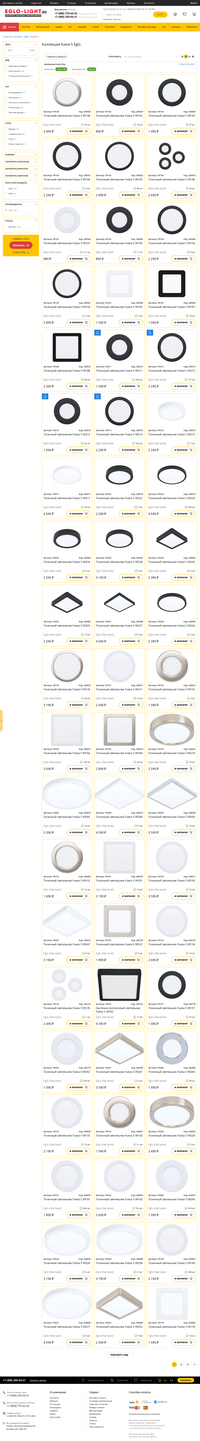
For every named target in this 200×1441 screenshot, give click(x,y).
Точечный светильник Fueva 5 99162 (119, 307)
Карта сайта (55, 1417)
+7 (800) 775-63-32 (76, 13)
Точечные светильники (21, 76)
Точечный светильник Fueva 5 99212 (171, 370)
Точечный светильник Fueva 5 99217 (66, 498)
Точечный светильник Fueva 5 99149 (171, 1263)
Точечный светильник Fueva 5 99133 (66, 1135)
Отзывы (71, 2)
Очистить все (187, 64)
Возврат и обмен (97, 1407)
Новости (93, 1420)
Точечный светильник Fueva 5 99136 (119, 1135)
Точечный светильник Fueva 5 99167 (119, 944)
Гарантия (36, 2)
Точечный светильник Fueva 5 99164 (66, 753)
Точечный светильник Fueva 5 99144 (66, 179)
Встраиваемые (17, 92)
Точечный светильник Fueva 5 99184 (119, 753)
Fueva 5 (60, 69)
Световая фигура (17, 112)
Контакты (149, 2)
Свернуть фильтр (56, 56)
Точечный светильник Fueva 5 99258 (119, 1263)
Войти (193, 3)
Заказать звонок (38, 1380)
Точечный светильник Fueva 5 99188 (66, 370)
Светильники (16, 71)
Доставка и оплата (13, 2)
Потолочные (16, 107)
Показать (19, 245)
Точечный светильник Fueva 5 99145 (119, 179)
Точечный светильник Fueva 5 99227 (66, 1326)
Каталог (12, 27)
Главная (7, 36)
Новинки (54, 1410)
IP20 (13, 188)
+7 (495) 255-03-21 (76, 16)
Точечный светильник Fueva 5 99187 (171, 307)
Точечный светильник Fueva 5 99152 (171, 689)
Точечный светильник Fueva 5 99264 (171, 625)
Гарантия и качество (98, 1404)
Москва (72, 9)
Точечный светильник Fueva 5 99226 (66, 1263)
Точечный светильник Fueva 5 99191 (66, 1199)
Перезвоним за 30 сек (114, 9)
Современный (17, 134)
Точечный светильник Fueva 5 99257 (119, 625)
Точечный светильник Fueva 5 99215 (171, 434)
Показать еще (119, 1354)
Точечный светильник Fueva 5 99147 (66, 243)
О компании (58, 1392)
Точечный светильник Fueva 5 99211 (119, 370)
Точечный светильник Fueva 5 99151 (119, 689)
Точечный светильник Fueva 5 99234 (119, 562)
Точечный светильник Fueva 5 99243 (171, 562)
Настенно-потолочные (20, 102)
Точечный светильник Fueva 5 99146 (171, 179)
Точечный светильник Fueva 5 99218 (171, 753)
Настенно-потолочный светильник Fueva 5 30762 (118, 1009)
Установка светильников (100, 1401)
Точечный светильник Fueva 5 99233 (66, 562)
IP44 (12, 193)
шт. (165, 1380)
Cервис (94, 1392)
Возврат (54, 2)
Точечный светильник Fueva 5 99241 (119, 1071)
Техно (12, 139)
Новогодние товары (19, 66)
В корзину (76, 131)
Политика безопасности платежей (144, 1414)
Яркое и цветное (17, 144)
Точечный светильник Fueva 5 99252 (119, 1326)
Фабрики (54, 1401)
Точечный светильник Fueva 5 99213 (66, 434)
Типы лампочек (96, 1426)
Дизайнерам (111, 2)
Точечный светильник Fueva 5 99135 (66, 1008)
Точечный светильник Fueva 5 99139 (66, 689)
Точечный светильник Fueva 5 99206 (171, 1199)
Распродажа (55, 1407)
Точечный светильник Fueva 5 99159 (66, 307)
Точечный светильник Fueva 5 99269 (171, 817)
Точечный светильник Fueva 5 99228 (171, 1135)
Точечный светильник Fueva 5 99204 (171, 1071)
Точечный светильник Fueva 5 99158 (171, 243)
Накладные (15, 97)
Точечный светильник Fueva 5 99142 (119, 115)
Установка (90, 2)
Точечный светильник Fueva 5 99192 (119, 1199)
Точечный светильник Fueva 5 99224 (171, 498)
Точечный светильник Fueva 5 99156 (119, 243)
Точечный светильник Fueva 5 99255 (66, 625)
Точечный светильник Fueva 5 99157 (171, 1008)
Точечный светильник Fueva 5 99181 (119, 880)
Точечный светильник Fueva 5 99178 (171, 1326)
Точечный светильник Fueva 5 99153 (66, 880)
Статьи (92, 1423)
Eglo (26, 36)
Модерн (14, 129)
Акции (52, 1414)
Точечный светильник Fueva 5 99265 (66, 817)
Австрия (14, 227)
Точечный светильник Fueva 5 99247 (66, 944)
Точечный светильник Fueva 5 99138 (66, 115)
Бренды (131, 2)
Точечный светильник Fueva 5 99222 (119, 498)
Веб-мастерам (95, 1410)
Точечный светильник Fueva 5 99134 (171, 944)
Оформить (185, 1380)
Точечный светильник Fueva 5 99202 (66, 1071)
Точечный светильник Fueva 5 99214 (119, 434)
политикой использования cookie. (145, 1428)
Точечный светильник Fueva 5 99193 (171, 880)
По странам (55, 1404)
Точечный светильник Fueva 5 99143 (171, 115)
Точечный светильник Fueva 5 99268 (119, 817)
